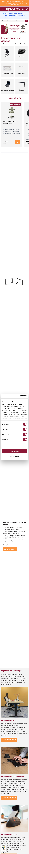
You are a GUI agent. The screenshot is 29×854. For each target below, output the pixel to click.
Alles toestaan (15, 451)
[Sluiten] (26, 3)
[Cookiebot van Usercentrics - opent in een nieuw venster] (20, 396)
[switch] (25, 429)
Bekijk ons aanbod (8, 739)
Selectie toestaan (14, 456)
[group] (11, 124)
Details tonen (20, 446)
